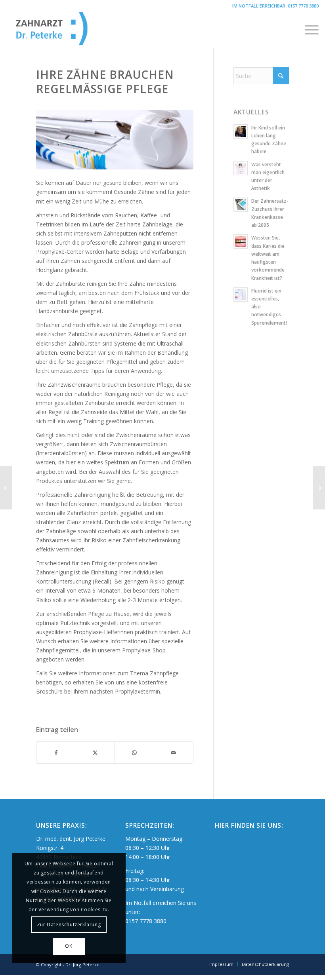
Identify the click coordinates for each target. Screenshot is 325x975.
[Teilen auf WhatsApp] (134, 752)
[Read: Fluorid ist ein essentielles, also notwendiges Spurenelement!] (240, 294)
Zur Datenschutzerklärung (69, 924)
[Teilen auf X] (95, 752)
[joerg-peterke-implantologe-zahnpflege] (114, 140)
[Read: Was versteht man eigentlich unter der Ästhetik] (240, 168)
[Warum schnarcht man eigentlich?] (6, 487)
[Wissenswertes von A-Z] (319, 487)
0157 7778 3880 (303, 6)
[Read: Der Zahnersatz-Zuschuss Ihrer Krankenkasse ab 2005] (240, 205)
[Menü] (308, 30)
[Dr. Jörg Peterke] (64, 30)
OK (68, 946)
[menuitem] (308, 30)
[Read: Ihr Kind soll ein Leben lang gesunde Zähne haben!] (240, 131)
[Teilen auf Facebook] (56, 752)
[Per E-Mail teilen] (173, 752)
